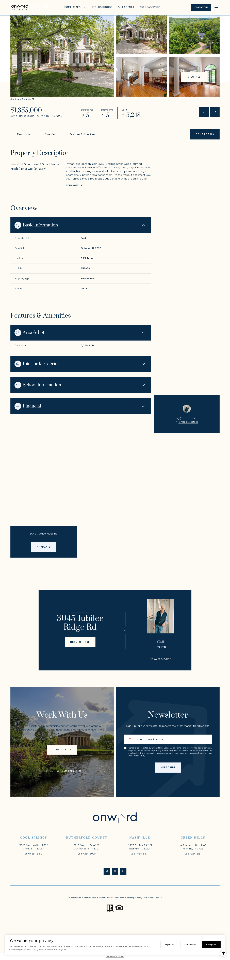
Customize (190, 944)
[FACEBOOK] (107, 871)
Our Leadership (149, 7)
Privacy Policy (139, 756)
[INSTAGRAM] (115, 871)
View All (194, 77)
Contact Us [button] (201, 7)
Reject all (169, 944)
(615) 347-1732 (188, 418)
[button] (205, 134)
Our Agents (126, 7)
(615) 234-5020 (87, 853)
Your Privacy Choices (115, 956)
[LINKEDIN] (123, 871)
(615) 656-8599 (140, 853)
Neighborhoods (101, 7)
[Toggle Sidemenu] (216, 7)
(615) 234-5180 (72, 771)
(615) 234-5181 (193, 853)
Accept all (211, 944)
